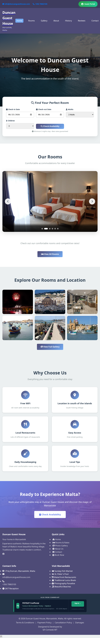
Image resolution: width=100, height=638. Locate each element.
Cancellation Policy (63, 622)
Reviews (81, 20)
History (68, 20)
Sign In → (77, 603)
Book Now (59, 555)
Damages (79, 622)
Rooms (31, 20)
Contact (95, 20)
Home (19, 20)
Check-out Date (44, 109)
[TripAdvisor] (25, 558)
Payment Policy (44, 622)
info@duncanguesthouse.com (17, 4)
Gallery (44, 20)
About (56, 20)
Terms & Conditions (25, 622)
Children (11, 121)
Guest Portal (89, 4)
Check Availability (51, 126)
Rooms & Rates (62, 542)
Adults (70, 109)
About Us (58, 548)
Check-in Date (14, 109)
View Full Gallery (51, 346)
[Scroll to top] (1, 636)
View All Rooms (51, 254)
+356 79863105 (41, 4)
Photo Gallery (61, 545)
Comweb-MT (51, 629)
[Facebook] (25, 554)
